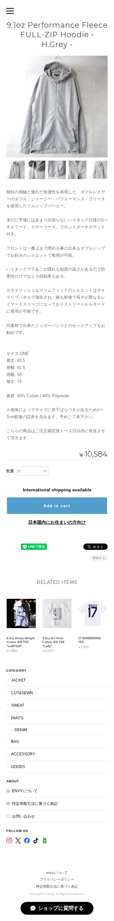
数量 (10, 471)
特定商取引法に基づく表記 (35, 803)
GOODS (18, 767)
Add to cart (56, 506)
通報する (98, 558)
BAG (15, 741)
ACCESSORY (23, 754)
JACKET (18, 680)
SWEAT (17, 705)
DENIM (21, 730)
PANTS (17, 718)
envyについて (25, 791)
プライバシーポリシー (57, 879)
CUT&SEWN (22, 693)
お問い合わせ (23, 816)
